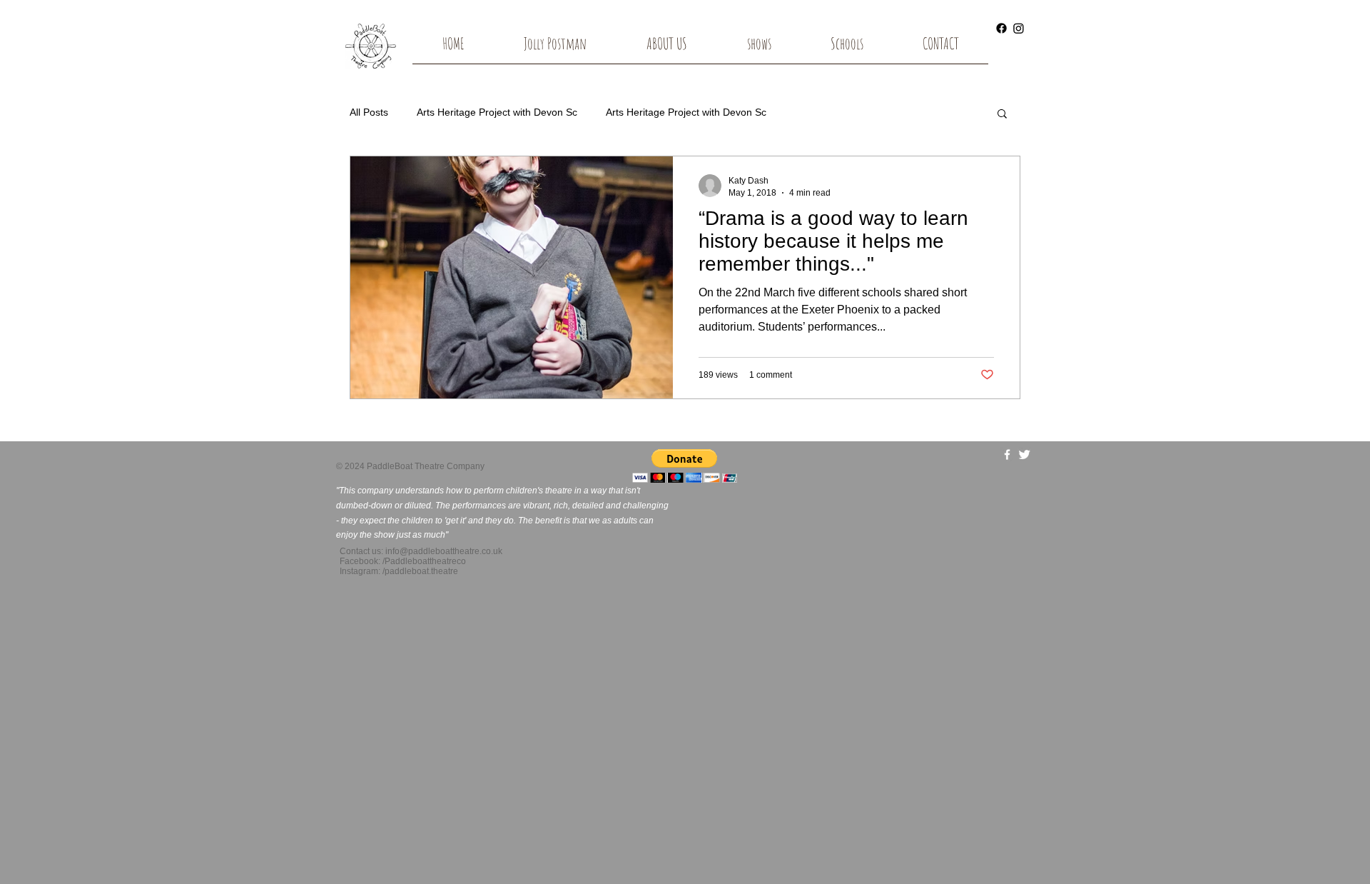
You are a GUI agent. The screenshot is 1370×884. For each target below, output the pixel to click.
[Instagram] (1018, 28)
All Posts (369, 112)
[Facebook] (1001, 28)
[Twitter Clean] (1024, 454)
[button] (759, 48)
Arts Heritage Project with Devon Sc (497, 112)
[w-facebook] (1007, 454)
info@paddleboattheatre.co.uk (443, 551)
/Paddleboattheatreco (424, 561)
